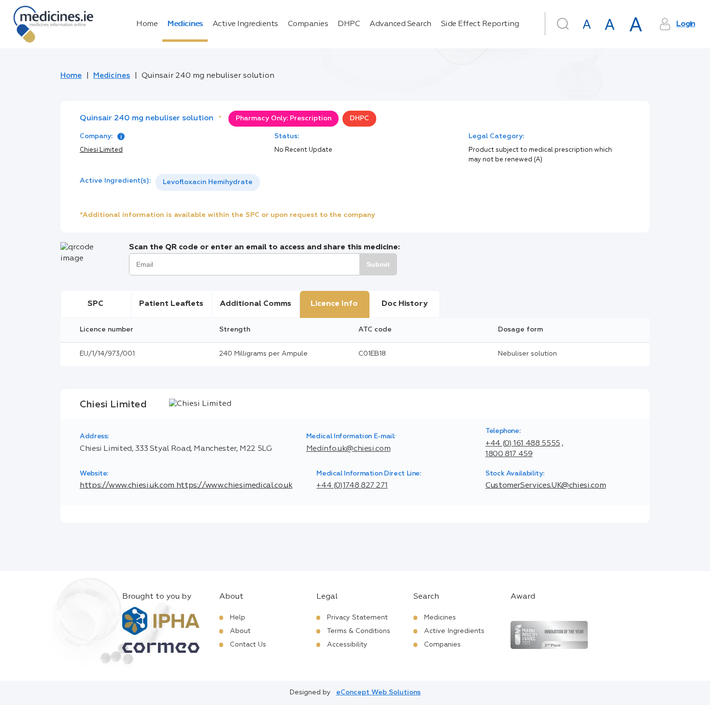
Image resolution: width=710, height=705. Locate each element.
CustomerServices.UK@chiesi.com (545, 485)
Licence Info (334, 304)
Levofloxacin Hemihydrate (208, 182)
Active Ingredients (245, 24)
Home (146, 24)
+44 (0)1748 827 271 (351, 485)
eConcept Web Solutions (378, 692)
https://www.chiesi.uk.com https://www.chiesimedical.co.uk (186, 485)
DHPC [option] (359, 118)
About (240, 631)
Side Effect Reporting (480, 24)
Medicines (185, 24)
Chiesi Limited (101, 150)
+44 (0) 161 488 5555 (522, 443)
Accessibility (347, 644)
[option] (208, 182)
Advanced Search (400, 24)
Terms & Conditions (358, 631)
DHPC (349, 24)
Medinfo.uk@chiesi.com (348, 449)
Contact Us (248, 644)
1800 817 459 (509, 454)
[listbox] (208, 182)
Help (237, 617)
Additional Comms (255, 304)
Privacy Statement (357, 617)
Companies (308, 24)
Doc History (404, 304)
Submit (378, 264)
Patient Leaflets (171, 304)
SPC (95, 304)
